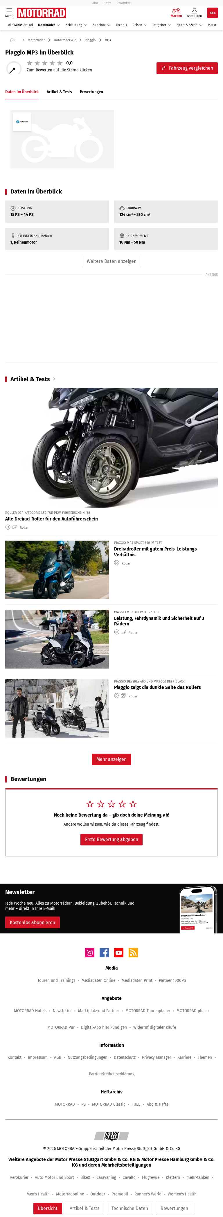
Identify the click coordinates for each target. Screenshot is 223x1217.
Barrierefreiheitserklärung (111, 1074)
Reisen (137, 25)
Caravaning (106, 1177)
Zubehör (99, 25)
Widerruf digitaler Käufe (154, 1027)
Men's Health (38, 1194)
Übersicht (47, 1208)
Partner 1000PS (172, 980)
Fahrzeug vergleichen (191, 68)
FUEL (136, 1104)
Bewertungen (174, 1208)
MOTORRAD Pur (61, 1027)
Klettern (173, 1177)
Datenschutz (125, 1057)
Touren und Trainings (56, 980)
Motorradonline (70, 1194)
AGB (57, 1057)
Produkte (124, 3)
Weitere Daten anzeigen (111, 261)
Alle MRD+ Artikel (20, 25)
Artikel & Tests (84, 1208)
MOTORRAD (65, 1104)
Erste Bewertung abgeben (111, 839)
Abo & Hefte (157, 1104)
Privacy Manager (156, 1057)
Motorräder (46, 25)
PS (83, 1104)
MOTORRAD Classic (108, 1104)
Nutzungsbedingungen (87, 1057)
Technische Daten (130, 1208)
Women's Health (182, 1194)
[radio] (30, 63)
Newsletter (62, 1010)
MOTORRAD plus (191, 1010)
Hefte (107, 3)
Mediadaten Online (98, 980)
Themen (205, 1057)
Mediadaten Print (137, 980)
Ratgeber (159, 25)
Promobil (120, 1194)
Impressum (38, 1057)
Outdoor (97, 1194)
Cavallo (129, 1177)
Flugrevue (150, 1177)
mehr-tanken (197, 1177)
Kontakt (14, 1057)
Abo (95, 3)
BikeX (85, 1177)
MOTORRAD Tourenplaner (147, 1010)
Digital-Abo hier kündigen (104, 1027)
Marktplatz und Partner (98, 1010)
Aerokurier (19, 1177)
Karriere (184, 1057)
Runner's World (147, 1194)
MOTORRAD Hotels (30, 1010)
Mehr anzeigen (111, 759)
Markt (212, 25)
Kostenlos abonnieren (32, 922)
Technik (121, 25)
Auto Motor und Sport (54, 1177)
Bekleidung (73, 25)
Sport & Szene (187, 25)
